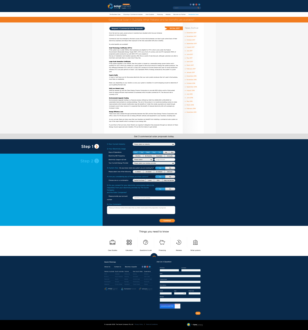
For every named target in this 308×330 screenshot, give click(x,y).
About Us (107, 266)
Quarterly (159, 156)
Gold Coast (147, 276)
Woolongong (136, 281)
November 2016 (192, 79)
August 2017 (191, 47)
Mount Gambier (119, 276)
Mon (135, 152)
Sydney (135, 274)
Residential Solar (193, 14)
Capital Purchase (139, 180)
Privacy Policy (139, 324)
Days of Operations (115, 152)
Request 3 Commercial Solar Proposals (127, 28)
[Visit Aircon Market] (145, 289)
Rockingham (107, 281)
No (170, 168)
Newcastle (135, 276)
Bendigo (126, 281)
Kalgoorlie (106, 284)
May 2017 (190, 58)
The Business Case (114, 14)
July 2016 (190, 94)
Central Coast (136, 279)
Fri (160, 152)
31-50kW (148, 172)
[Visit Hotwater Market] (129, 289)
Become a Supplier (131, 266)
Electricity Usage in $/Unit (117, 159)
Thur (153, 152)
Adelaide (117, 274)
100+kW (169, 172)
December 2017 (191, 32)
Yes (160, 168)
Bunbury (106, 276)
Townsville (146, 281)
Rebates (168, 14)
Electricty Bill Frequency (117, 156)
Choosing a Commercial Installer (133, 14)
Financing (160, 14)
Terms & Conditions (152, 324)
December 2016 (191, 76)
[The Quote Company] (195, 324)
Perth (105, 274)
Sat (166, 152)
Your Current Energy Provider (118, 163)
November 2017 (192, 36)
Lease (150, 180)
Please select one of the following (120, 171)
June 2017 (190, 54)
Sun (172, 152)
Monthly (138, 156)
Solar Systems (150, 14)
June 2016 (190, 97)
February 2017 (191, 69)
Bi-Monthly (148, 156)
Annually (170, 156)
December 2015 (191, 112)
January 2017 (191, 72)
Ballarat (126, 279)
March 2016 (190, 105)
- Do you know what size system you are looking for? (130, 168)
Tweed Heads (136, 284)
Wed (147, 152)
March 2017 (190, 65)
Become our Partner (179, 14)
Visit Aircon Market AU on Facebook (191, 4)
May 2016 (190, 101)
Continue (167, 221)
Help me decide (169, 180)
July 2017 (190, 51)
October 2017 (191, 40)
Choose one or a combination (118, 180)
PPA (158, 180)
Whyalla (117, 281)
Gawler (116, 279)
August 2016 (191, 90)
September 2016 (192, 87)
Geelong (126, 276)
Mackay (146, 284)
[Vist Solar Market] (111, 289)
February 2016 (191, 108)
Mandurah (106, 279)
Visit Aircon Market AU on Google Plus (196, 4)
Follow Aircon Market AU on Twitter (193, 4)
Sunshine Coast (148, 279)
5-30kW (138, 172)
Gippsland (127, 284)
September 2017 (192, 43)
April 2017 (190, 61)
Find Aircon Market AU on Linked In (199, 4)
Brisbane (146, 274)
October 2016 (191, 83)
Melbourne (127, 274)
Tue (142, 152)
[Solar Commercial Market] (119, 6)
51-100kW (159, 172)
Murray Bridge (118, 284)
